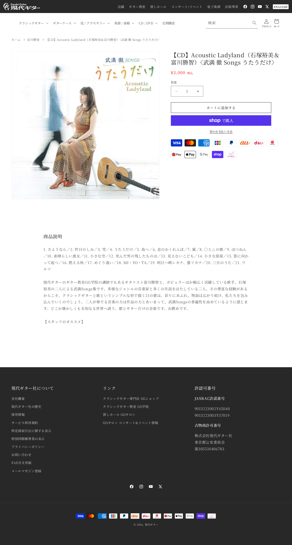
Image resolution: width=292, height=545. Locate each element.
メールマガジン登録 (26, 471)
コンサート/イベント (187, 6)
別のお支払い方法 (221, 131)
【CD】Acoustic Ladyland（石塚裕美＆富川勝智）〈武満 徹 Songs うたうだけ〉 (103, 39)
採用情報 (18, 414)
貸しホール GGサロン (119, 414)
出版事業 (231, 6)
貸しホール (158, 6)
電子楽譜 (213, 6)
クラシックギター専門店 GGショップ (131, 398)
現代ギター (151, 524)
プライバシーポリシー (28, 446)
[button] (33, 23)
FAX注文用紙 (21, 462)
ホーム (16, 39)
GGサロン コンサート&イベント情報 (130, 422)
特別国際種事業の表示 (28, 438)
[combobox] (232, 23)
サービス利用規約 (24, 422)
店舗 (121, 6)
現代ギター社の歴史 (26, 406)
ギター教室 (137, 6)
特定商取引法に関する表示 (31, 430)
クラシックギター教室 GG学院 (126, 406)
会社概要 (18, 398)
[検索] (254, 23)
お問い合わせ (21, 454)
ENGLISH (281, 7)
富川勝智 (33, 39)
